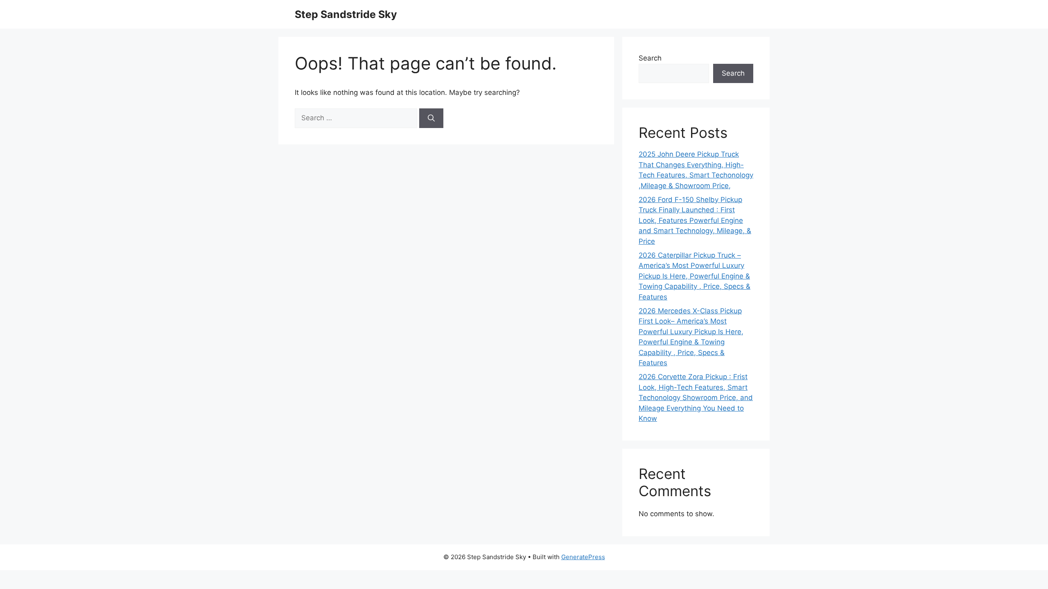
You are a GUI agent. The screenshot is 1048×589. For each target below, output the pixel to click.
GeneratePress (583, 557)
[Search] (431, 118)
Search (650, 58)
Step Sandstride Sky (346, 14)
